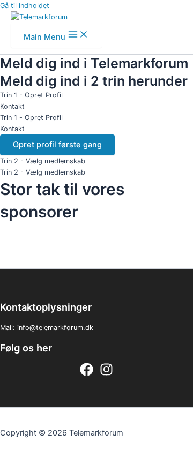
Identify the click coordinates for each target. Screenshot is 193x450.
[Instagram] (106, 374)
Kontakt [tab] (12, 106)
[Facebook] (86, 374)
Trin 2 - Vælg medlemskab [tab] (42, 161)
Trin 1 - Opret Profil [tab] (31, 95)
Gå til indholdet (24, 6)
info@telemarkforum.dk (55, 328)
